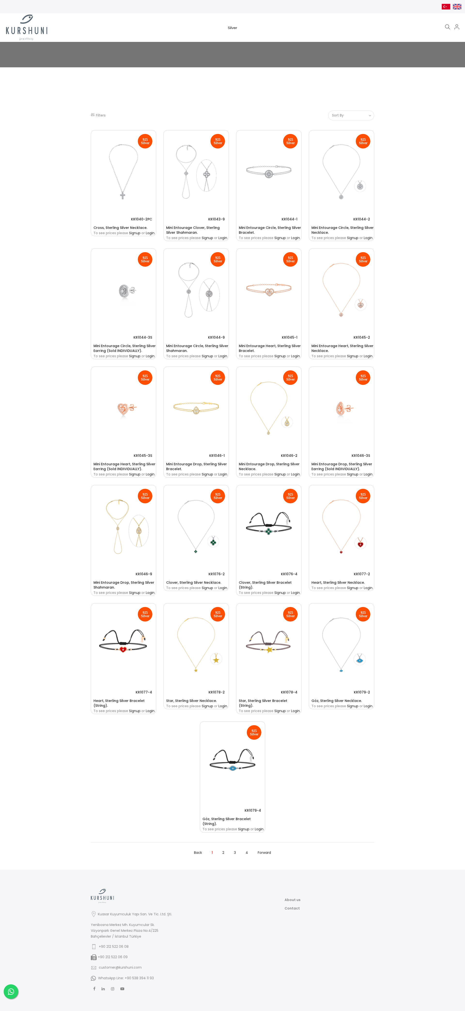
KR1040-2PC (141, 219)
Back (198, 852)
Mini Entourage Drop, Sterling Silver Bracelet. (196, 466)
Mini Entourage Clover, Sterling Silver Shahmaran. (193, 230)
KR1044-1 (289, 219)
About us (293, 899)
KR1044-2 (361, 219)
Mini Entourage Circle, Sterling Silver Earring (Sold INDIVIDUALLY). (124, 348)
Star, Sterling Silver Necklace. (191, 700)
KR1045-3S (143, 455)
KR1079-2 (362, 692)
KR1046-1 (217, 455)
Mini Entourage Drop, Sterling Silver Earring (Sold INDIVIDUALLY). (341, 466)
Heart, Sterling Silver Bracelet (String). (119, 703)
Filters (101, 115)
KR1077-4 (144, 692)
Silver (232, 27)
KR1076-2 (217, 574)
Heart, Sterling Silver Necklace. (338, 582)
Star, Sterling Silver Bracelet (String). (263, 703)
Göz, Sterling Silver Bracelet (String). (226, 821)
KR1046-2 (289, 455)
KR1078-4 (289, 692)
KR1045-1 (289, 337)
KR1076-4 (289, 574)
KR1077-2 (362, 574)
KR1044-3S (142, 337)
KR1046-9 (144, 574)
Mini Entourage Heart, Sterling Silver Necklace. (342, 348)
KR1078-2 (217, 692)
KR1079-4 (253, 810)
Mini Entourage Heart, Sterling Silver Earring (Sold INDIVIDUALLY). (124, 466)
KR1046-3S (361, 455)
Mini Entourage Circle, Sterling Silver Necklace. (342, 230)
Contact (292, 908)
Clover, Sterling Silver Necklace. (193, 582)
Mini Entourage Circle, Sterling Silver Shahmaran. (197, 348)
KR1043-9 (216, 219)
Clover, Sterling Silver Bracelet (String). (265, 585)
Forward (264, 852)
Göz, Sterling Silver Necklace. (336, 700)
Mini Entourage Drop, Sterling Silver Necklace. (269, 466)
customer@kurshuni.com (120, 967)
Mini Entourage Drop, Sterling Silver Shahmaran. (123, 585)
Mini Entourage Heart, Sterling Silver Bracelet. (270, 348)
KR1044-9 (216, 337)
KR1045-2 (362, 337)
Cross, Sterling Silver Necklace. (120, 227)
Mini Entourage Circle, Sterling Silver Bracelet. (270, 230)
